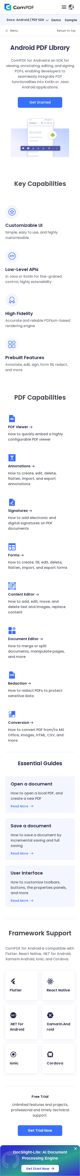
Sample (71, 20)
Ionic (14, 1063)
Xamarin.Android (58, 1026)
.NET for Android (17, 1026)
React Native (58, 990)
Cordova (55, 1063)
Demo (56, 20)
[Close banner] (75, 1148)
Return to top (66, 31)
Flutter (16, 990)
